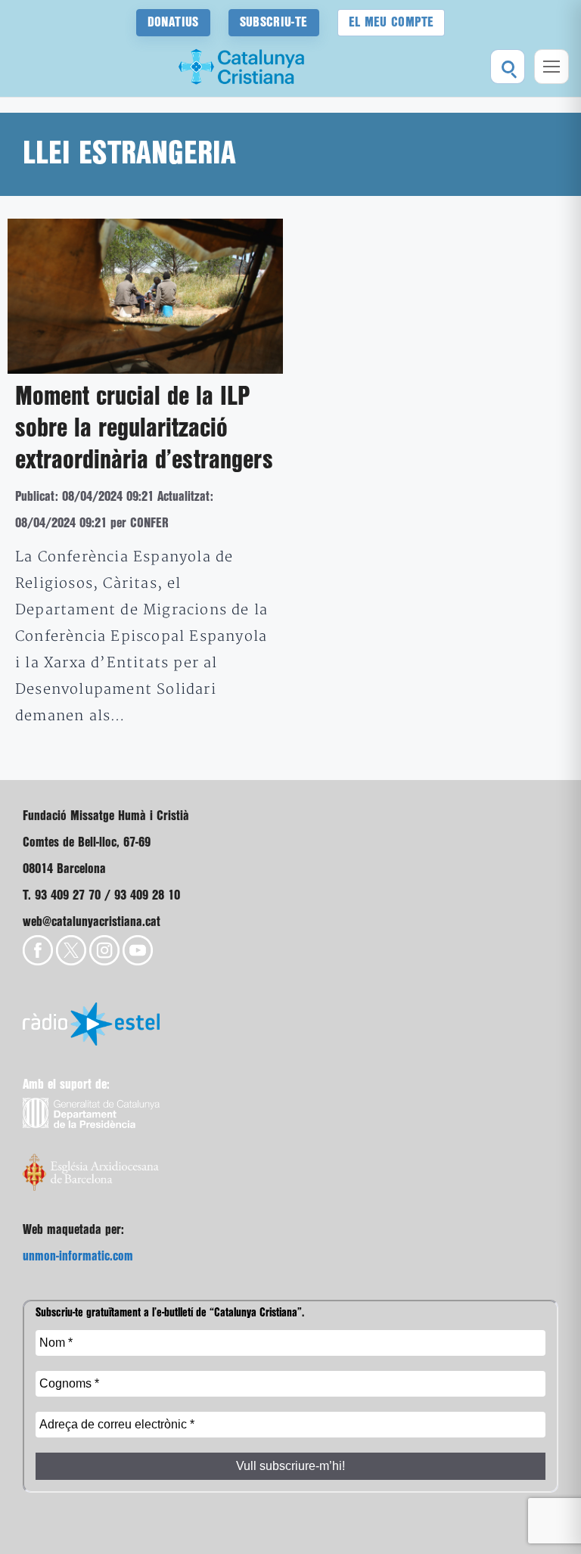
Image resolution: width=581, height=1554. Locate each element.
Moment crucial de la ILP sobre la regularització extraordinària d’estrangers (144, 429)
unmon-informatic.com (78, 1256)
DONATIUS (173, 22)
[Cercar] (507, 66)
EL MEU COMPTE (391, 22)
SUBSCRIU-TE (274, 22)
